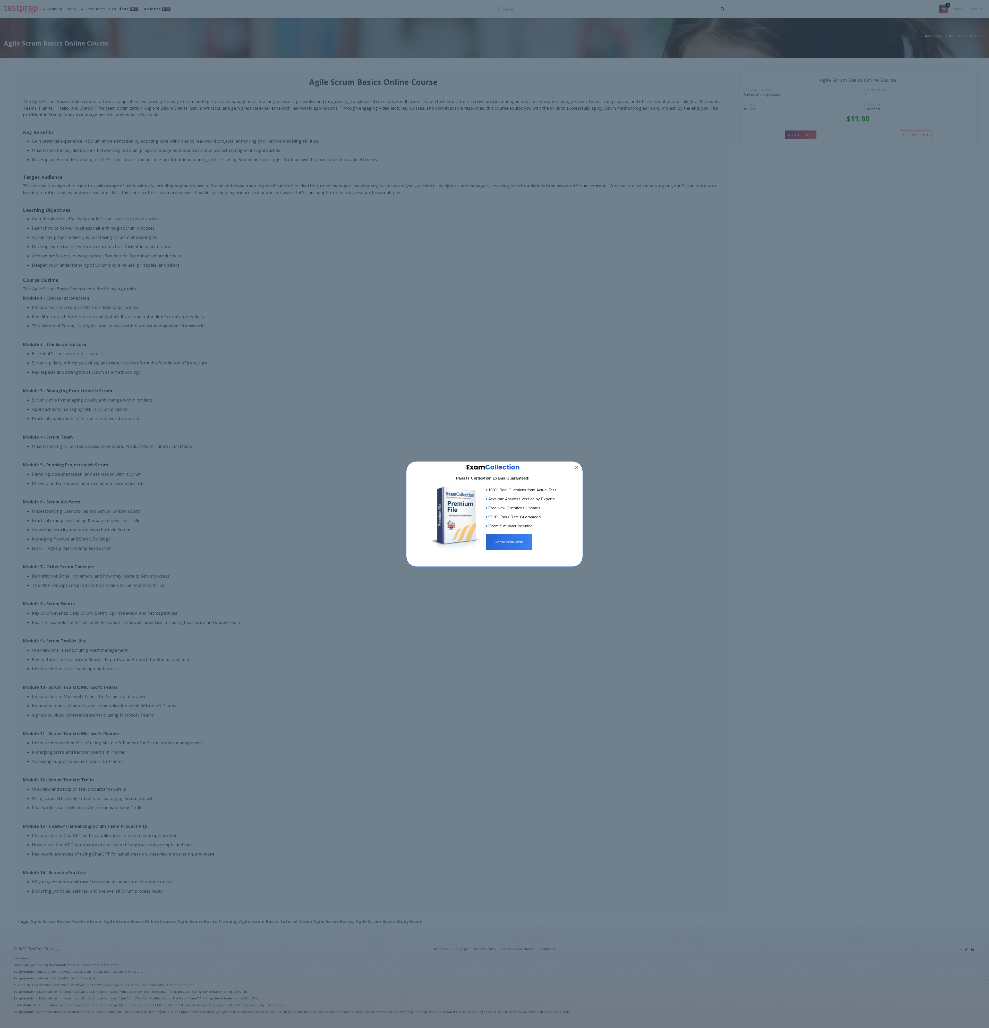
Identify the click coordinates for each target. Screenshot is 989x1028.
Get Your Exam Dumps (508, 541)
